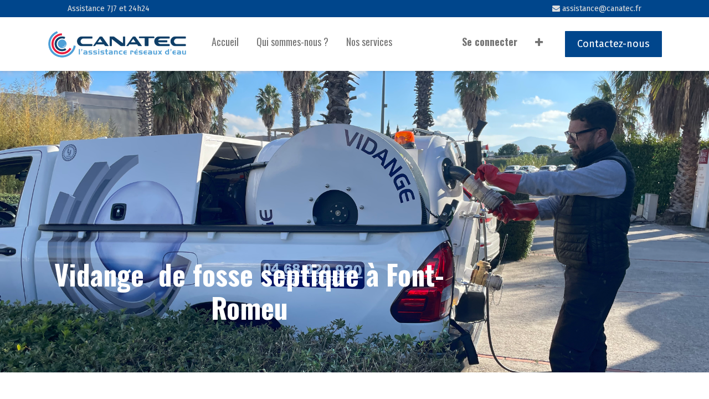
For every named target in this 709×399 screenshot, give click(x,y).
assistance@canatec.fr (600, 8)
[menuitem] (225, 44)
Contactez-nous (613, 44)
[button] (539, 44)
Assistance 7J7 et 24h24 (109, 8)
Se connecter (489, 41)
